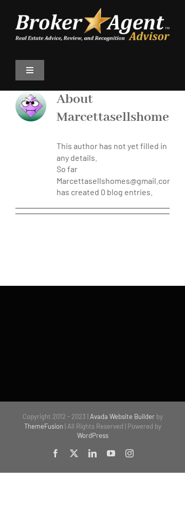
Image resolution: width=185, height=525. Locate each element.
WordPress (92, 435)
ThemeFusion (43, 426)
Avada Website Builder (122, 416)
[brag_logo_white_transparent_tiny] (92, 11)
